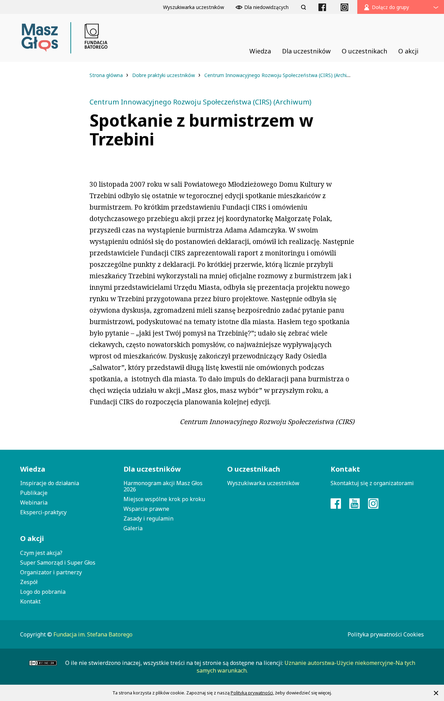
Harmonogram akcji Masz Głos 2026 (163, 486)
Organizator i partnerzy (51, 572)
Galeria (133, 528)
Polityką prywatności (252, 693)
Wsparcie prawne (146, 509)
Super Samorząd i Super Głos (57, 562)
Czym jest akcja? (41, 553)
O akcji (32, 538)
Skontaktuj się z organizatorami (372, 483)
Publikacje (34, 493)
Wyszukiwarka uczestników (263, 483)
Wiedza (32, 469)
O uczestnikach (253, 469)
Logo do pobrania (43, 592)
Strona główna (106, 75)
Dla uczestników (152, 469)
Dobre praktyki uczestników (164, 75)
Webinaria (34, 502)
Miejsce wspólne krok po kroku (164, 499)
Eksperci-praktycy (43, 512)
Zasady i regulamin (148, 518)
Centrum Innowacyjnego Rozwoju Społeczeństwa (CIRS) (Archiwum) (282, 75)
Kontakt (30, 601)
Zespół (28, 582)
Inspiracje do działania (49, 483)
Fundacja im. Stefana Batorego (93, 634)
